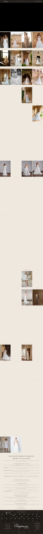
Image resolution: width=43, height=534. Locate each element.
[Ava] (27, 132)
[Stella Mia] (16, 40)
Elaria (27, 177)
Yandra (16, 453)
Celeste (38, 177)
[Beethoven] (27, 334)
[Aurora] (27, 150)
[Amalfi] (37, 132)
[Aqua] (16, 371)
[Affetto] (16, 95)
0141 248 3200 (8, 526)
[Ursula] (27, 316)
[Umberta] (37, 334)
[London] (27, 408)
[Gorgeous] (16, 169)
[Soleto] (27, 426)
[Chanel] (37, 242)
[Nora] (5, 408)
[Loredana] (16, 353)
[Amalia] (5, 224)
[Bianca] (37, 408)
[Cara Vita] (5, 58)
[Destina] (27, 77)
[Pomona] (5, 261)
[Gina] (5, 445)
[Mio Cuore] (16, 132)
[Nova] (5, 371)
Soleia (16, 232)
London (27, 416)
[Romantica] (37, 40)
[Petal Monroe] (5, 205)
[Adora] (16, 113)
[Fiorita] (27, 113)
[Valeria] (16, 334)
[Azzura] (37, 113)
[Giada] (27, 297)
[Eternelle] (16, 187)
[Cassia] (37, 224)
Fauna (16, 269)
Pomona (5, 269)
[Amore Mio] (37, 95)
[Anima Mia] (37, 58)
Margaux (5, 177)
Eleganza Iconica (6, 467)
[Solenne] (37, 150)
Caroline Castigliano (5, 470)
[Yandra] (16, 445)
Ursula (27, 324)
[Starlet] (37, 187)
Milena (5, 324)
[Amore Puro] (5, 95)
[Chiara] (27, 279)
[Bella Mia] (16, 58)
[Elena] (5, 353)
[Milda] (5, 40)
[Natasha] (27, 389)
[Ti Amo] (5, 113)
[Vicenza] (16, 426)
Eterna (16, 85)
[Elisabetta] (5, 297)
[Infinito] (5, 77)
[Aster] (5, 389)
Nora (5, 416)
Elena (5, 361)
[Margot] (16, 316)
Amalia (5, 232)
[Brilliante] (37, 426)
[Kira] (37, 261)
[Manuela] (16, 150)
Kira (37, 269)
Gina (5, 453)
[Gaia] (27, 205)
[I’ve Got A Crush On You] (27, 261)
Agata (37, 361)
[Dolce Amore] (37, 77)
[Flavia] (27, 371)
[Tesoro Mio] (27, 58)
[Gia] (5, 150)
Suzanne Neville (10, 470)
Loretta (27, 361)
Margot (16, 324)
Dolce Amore (37, 85)
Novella (16, 416)
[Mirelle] (27, 187)
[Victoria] (16, 279)
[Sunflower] (5, 334)
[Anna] (16, 297)
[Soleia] (16, 224)
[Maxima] (37, 279)
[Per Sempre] (27, 95)
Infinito (5, 85)
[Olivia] (37, 205)
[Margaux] (5, 169)
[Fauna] (16, 261)
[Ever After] (16, 205)
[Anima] (37, 389)
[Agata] (37, 353)
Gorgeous (16, 177)
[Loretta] (27, 353)
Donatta (38, 324)
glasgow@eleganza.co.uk (8, 528)
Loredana (16, 361)
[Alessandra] (16, 389)
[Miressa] (16, 242)
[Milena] (5, 316)
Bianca (37, 416)
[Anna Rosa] (5, 426)
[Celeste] (37, 169)
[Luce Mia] (5, 132)
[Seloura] (5, 187)
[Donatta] (37, 316)
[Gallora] (5, 242)
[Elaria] (27, 169)
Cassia (37, 232)
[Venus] (5, 279)
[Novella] (16, 408)
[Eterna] (16, 77)
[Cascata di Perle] (27, 40)
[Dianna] (37, 297)
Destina (27, 85)
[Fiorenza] (37, 371)
